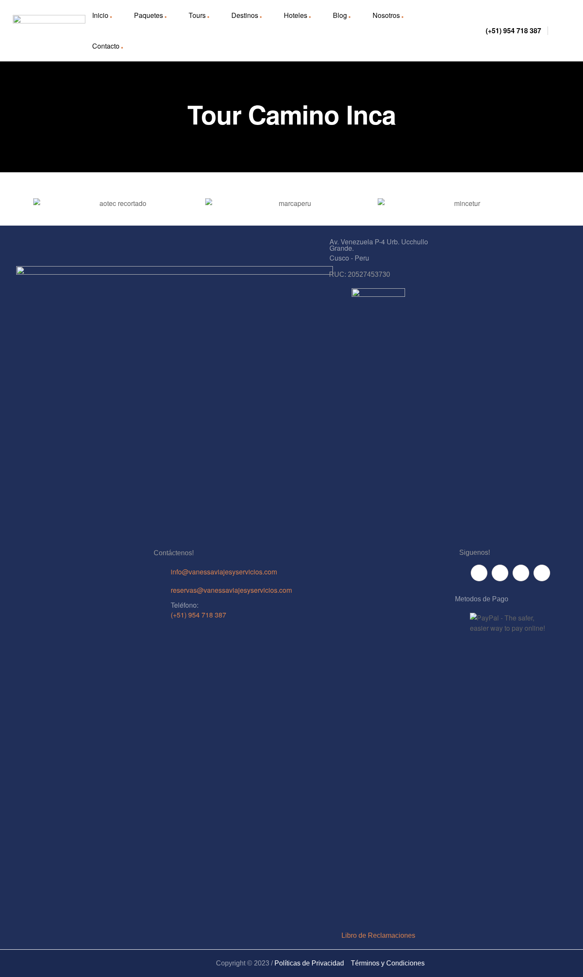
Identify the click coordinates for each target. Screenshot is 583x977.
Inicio (100, 15)
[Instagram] (541, 573)
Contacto (106, 46)
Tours (197, 15)
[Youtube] (500, 573)
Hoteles (295, 15)
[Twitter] (521, 573)
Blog (340, 15)
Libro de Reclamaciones (378, 935)
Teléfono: (184, 605)
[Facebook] (479, 573)
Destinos (244, 15)
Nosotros (386, 15)
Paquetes (148, 15)
